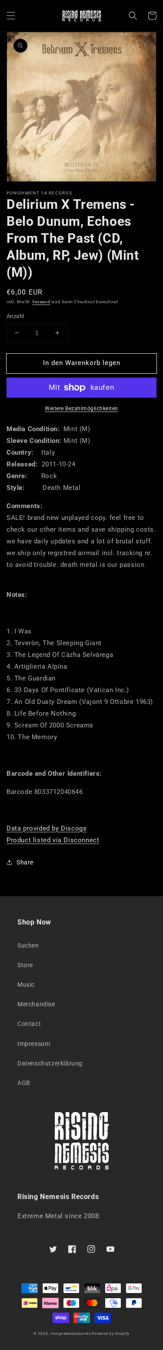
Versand (41, 301)
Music (26, 984)
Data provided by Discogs (46, 828)
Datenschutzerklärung (50, 1063)
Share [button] (25, 862)
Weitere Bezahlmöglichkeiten (81, 408)
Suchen (28, 945)
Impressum (33, 1043)
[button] (10, 15)
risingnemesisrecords (70, 1333)
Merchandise (36, 1004)
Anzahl (15, 316)
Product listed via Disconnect (53, 840)
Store (25, 964)
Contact (29, 1023)
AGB (23, 1082)
